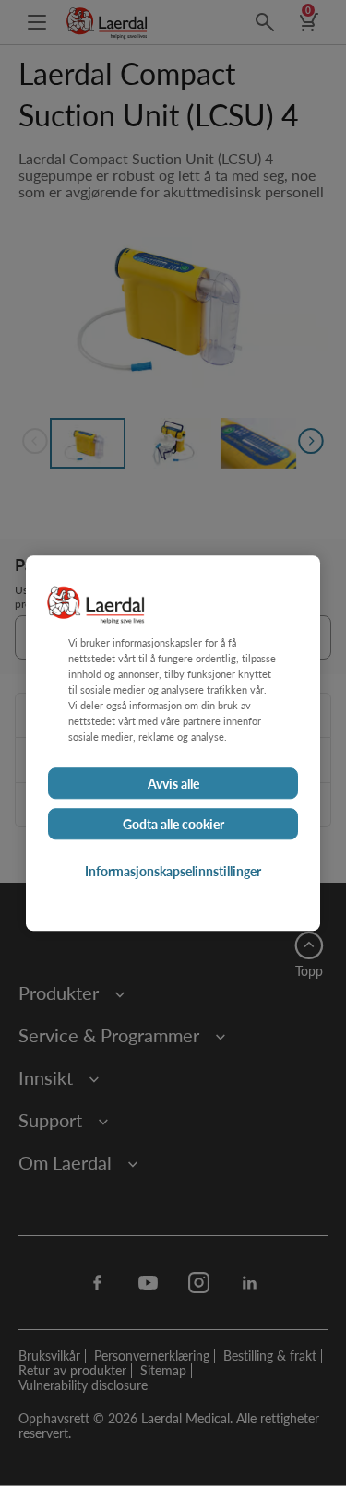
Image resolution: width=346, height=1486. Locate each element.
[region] (173, 743)
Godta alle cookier (173, 823)
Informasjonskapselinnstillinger (173, 871)
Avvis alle (173, 783)
